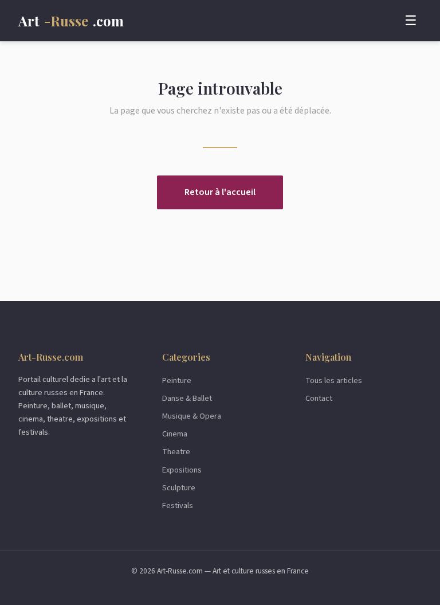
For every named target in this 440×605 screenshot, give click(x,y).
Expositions (182, 470)
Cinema (174, 434)
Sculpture (178, 488)
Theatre (176, 452)
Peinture (176, 380)
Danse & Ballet (187, 398)
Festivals (177, 505)
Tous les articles (333, 380)
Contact (318, 398)
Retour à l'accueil (220, 192)
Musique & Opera (191, 416)
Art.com (71, 20)
